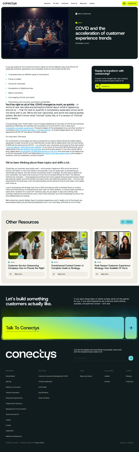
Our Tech (56, 3)
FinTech (8, 425)
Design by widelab (126, 443)
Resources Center (86, 376)
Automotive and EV (12, 414)
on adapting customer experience (19, 128)
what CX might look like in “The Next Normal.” (33, 130)
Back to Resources (84, 14)
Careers (92, 3)
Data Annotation (44, 398)
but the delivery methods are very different (24, 147)
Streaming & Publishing (14, 403)
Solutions (47, 3)
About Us (74, 3)
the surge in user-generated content (56, 153)
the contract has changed (30, 149)
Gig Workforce (43, 392)
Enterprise (129, 381)
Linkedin (107, 376)
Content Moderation (45, 381)
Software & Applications (14, 398)
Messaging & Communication (16, 409)
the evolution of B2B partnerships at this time (38, 151)
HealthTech (9, 431)
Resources (83, 3)
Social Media (10, 376)
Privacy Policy (39, 443)
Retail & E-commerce (13, 387)
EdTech (8, 420)
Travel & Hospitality (12, 392)
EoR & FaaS (42, 387)
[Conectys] (9, 3)
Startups (129, 376)
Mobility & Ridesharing (14, 436)
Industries (64, 3)
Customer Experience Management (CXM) (53, 376)
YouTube (107, 381)
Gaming (8, 381)
